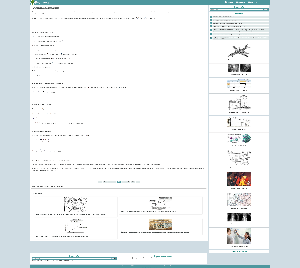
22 (105, 182)
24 (114, 182)
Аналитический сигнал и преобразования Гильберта (229, 26)
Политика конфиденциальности (177, 265)
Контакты (253, 2)
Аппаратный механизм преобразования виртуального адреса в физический (236, 34)
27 (128, 182)
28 (133, 182)
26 (123, 182)
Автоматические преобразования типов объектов (228, 23)
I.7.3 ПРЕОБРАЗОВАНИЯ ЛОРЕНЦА (223, 17)
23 (109, 182)
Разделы (241, 2)
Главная (230, 2)
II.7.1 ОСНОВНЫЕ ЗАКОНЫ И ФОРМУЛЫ (225, 20)
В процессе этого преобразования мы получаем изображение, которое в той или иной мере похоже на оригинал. (240, 37)
